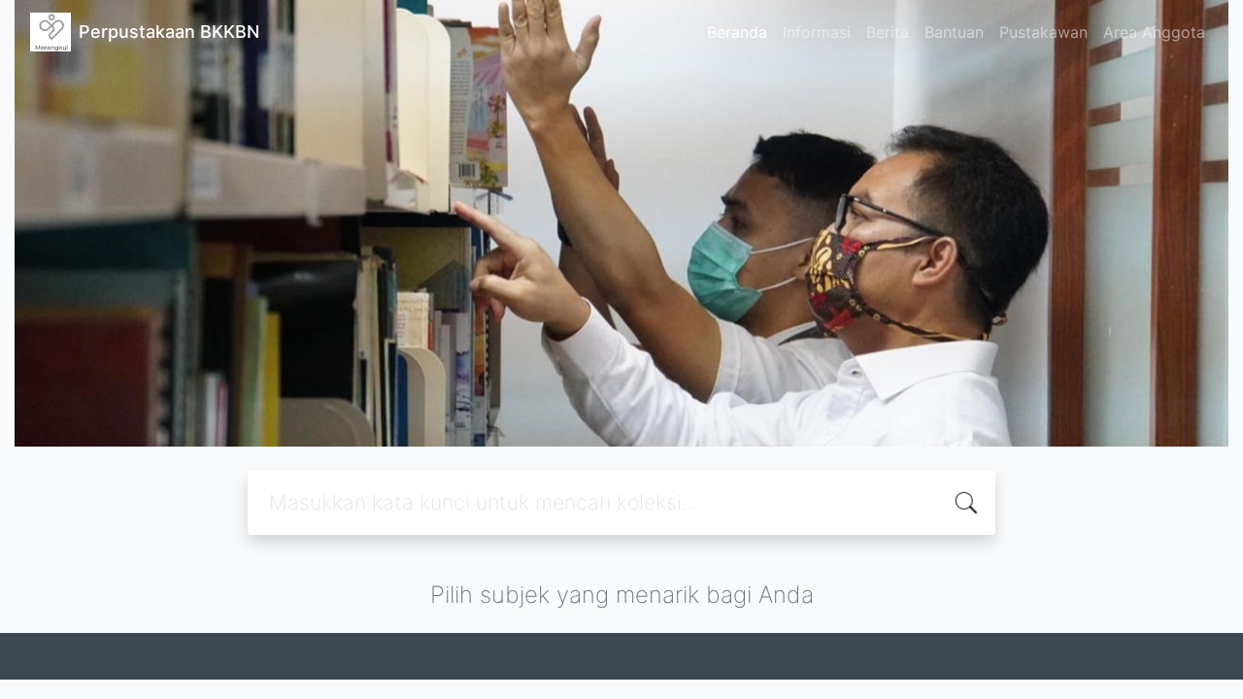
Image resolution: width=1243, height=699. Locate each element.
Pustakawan (1043, 32)
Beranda (737, 32)
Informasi (817, 32)
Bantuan (954, 32)
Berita (887, 32)
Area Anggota (1154, 32)
